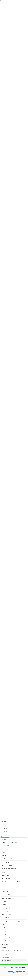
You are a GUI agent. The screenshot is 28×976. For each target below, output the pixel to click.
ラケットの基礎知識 (7, 960)
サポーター (4, 934)
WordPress (10, 971)
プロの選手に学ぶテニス (8, 918)
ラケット (4, 931)
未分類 (3, 852)
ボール (3, 927)
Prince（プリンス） (6, 898)
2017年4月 (4, 828)
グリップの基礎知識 (7, 957)
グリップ (4, 924)
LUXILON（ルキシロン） (8, 855)
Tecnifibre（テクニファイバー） (9, 842)
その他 (3, 872)
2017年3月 (4, 831)
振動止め (4, 947)
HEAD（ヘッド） (6, 904)
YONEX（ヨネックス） (7, 865)
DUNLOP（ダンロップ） (8, 849)
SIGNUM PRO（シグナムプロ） (9, 868)
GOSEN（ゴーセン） (7, 908)
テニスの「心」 (5, 891)
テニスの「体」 (5, 911)
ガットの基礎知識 (6, 895)
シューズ (4, 940)
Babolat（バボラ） (6, 845)
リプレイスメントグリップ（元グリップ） (12, 950)
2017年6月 (4, 821)
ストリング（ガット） (7, 937)
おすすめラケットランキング (9, 944)
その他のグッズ (5, 862)
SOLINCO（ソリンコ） (7, 878)
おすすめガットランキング (8, 839)
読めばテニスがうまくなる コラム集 (11, 881)
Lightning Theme (18, 971)
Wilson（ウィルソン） (7, 954)
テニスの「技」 (5, 901)
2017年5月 (4, 825)
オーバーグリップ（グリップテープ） (11, 921)
